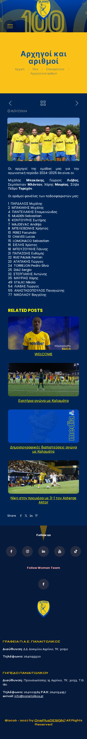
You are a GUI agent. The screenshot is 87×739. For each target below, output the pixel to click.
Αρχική (20, 69)
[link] (43, 10)
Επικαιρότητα (55, 69)
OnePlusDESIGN (49, 720)
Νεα (35, 69)
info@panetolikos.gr (29, 696)
